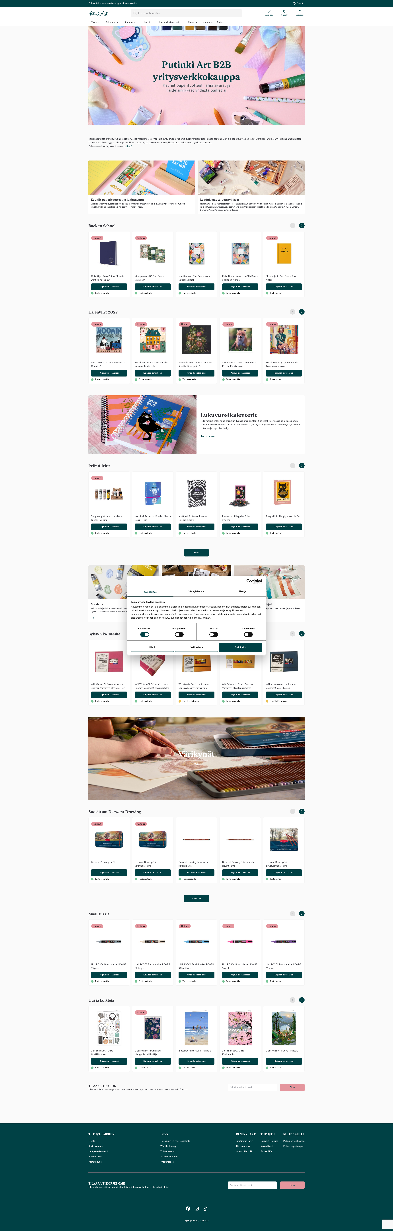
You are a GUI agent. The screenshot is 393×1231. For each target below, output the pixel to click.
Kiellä (152, 647)
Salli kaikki (240, 647)
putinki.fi (128, 146)
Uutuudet (208, 22)
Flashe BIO (266, 1151)
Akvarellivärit (267, 1146)
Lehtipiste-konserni (98, 1151)
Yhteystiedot (167, 1162)
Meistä (91, 1141)
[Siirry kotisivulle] (98, 13)
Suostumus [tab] (150, 592)
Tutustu (205, 436)
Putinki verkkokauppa (294, 1141)
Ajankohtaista (95, 1157)
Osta (196, 552)
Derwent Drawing (269, 1141)
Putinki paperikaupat (293, 1146)
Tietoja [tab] (242, 591)
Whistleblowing (168, 1146)
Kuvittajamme (95, 1146)
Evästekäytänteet (169, 1157)
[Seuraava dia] (302, 225)
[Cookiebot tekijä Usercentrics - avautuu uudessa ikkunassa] (248, 581)
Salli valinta (196, 647)
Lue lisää (196, 898)
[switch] (179, 634)
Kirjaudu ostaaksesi (109, 287)
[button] (122, 1134)
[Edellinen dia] (292, 225)
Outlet (220, 22)
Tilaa (292, 1087)
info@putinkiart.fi (244, 1141)
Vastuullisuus (95, 1162)
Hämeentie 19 (243, 1146)
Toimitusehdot (167, 1151)
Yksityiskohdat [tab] (196, 591)
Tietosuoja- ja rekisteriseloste (175, 1141)
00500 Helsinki (244, 1151)
